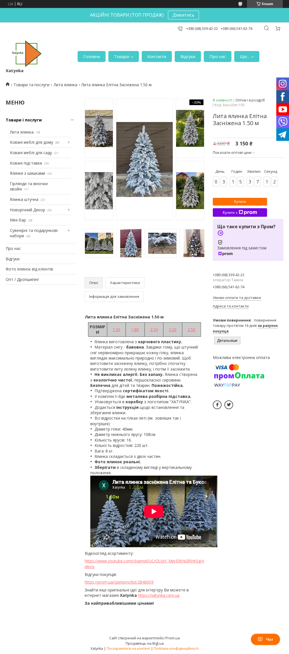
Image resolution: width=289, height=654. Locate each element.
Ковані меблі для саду (31, 152)
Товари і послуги (24, 120)
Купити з (230, 212)
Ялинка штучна (24, 199)
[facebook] (217, 404)
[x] (228, 404)
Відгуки (187, 56)
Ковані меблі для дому (31, 142)
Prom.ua (172, 637)
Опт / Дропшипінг (22, 279)
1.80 (135, 329)
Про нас (217, 56)
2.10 (154, 329)
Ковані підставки (26, 163)
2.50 (191, 329)
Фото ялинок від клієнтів (29, 269)
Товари (121, 56)
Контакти (156, 56)
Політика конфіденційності (176, 648)
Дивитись (183, 15)
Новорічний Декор (27, 209)
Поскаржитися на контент (128, 648)
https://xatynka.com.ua (158, 595)
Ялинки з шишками (27, 173)
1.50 (116, 329)
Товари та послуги (31, 84)
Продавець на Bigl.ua (145, 643)
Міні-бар (18, 220)
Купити (240, 201)
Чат (269, 639)
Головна (91, 56)
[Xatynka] (27, 54)
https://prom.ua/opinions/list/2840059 (119, 582)
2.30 (172, 329)
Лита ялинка (65, 84)
